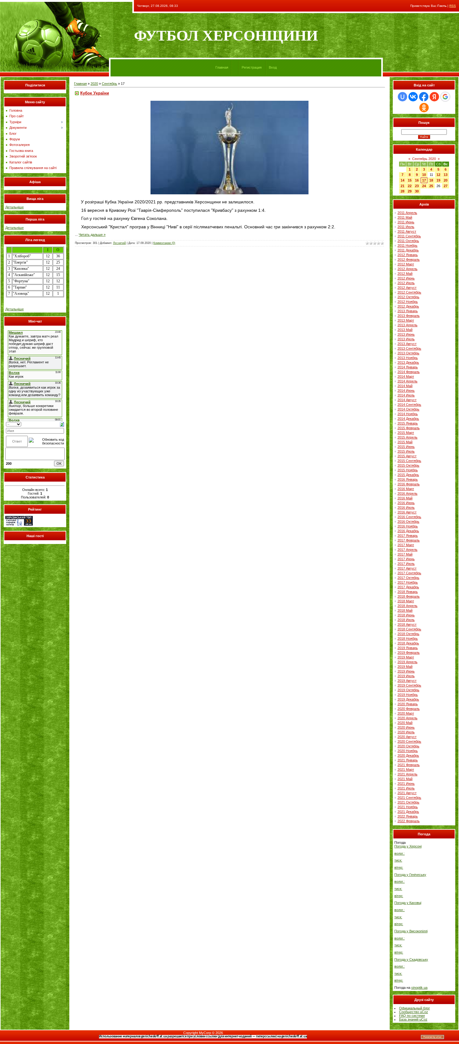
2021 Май (404, 779)
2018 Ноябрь (407, 638)
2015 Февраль (408, 428)
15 (410, 180)
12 (438, 175)
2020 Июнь (406, 727)
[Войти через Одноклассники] (424, 107)
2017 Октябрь (408, 578)
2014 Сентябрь (409, 404)
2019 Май (404, 666)
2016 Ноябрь (407, 526)
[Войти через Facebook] (423, 96)
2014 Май (404, 386)
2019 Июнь (406, 671)
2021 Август (407, 793)
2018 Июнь (406, 615)
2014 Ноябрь (407, 414)
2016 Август (407, 512)
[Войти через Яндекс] (434, 96)
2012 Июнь (406, 278)
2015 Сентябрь (409, 461)
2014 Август (407, 400)
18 (431, 180)
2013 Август (407, 344)
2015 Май (404, 442)
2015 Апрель (407, 437)
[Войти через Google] (445, 97)
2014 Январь (407, 367)
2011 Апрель (407, 213)
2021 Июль (406, 788)
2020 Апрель (407, 718)
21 (402, 186)
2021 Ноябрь (407, 807)
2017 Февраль (408, 540)
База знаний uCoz (413, 1019)
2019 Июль (406, 676)
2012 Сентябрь (409, 292)
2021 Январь (407, 760)
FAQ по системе (412, 1015)
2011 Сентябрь (409, 236)
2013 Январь (407, 311)
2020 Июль (406, 732)
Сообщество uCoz (413, 1012)
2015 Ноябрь (407, 470)
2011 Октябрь (408, 241)
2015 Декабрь (408, 475)
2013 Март (405, 320)
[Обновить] (62, 424)
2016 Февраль (408, 484)
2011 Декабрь (408, 250)
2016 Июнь (406, 503)
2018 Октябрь (408, 634)
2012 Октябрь (408, 297)
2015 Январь (407, 423)
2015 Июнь (406, 447)
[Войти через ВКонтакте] (413, 96)
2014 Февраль (408, 372)
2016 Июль (406, 507)
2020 (94, 83)
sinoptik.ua (419, 987)
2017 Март (405, 545)
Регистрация (252, 67)
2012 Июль (406, 283)
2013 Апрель (407, 325)
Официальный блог (414, 1008)
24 (424, 186)
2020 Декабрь (408, 755)
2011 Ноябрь (407, 245)
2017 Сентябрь (409, 573)
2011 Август (406, 231)
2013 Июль (406, 339)
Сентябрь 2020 (424, 159)
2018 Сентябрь (409, 629)
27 (445, 186)
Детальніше (14, 207)
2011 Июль (405, 227)
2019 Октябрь (408, 690)
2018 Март (405, 601)
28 (402, 191)
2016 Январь (407, 479)
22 (410, 186)
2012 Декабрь (408, 306)
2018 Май (404, 610)
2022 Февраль (408, 821)
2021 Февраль (408, 765)
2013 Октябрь (408, 353)
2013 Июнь (406, 334)
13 (445, 175)
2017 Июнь (406, 559)
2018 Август (407, 624)
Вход (273, 67)
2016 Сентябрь (409, 517)
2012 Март (405, 264)
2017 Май (404, 554)
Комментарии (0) (164, 243)
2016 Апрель (407, 493)
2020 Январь (407, 704)
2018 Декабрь (408, 643)
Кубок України (94, 93)
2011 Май (404, 217)
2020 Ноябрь (407, 751)
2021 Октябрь (408, 802)
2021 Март (405, 769)
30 (417, 191)
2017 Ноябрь (407, 582)
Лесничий (119, 243)
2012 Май (404, 273)
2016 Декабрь (408, 531)
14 (402, 180)
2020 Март (405, 713)
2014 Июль (406, 395)
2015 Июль (406, 451)
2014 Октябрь (408, 409)
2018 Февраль (408, 596)
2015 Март (405, 433)
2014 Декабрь (408, 418)
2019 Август (407, 680)
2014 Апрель (407, 381)
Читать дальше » (92, 234)
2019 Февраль (408, 652)
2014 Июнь (406, 390)
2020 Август (407, 737)
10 (424, 175)
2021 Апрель (407, 774)
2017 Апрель (407, 549)
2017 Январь (407, 535)
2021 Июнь (406, 783)
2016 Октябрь (408, 521)
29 (410, 191)
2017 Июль (406, 564)
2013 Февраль (408, 316)
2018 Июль (406, 620)
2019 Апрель (407, 662)
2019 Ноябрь (407, 695)
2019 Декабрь (408, 699)
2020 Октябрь (408, 746)
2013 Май (404, 330)
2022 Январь (407, 816)
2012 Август (407, 287)
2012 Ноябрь (407, 301)
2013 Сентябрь (409, 348)
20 (445, 180)
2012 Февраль (408, 259)
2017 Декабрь (408, 587)
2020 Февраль (408, 709)
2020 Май (404, 723)
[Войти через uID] (402, 96)
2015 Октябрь (408, 465)
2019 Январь (407, 648)
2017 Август (407, 568)
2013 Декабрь (408, 362)
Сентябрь (109, 83)
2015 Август (407, 456)
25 (431, 186)
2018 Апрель (407, 606)
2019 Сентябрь (409, 685)
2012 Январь (407, 255)
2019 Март (405, 657)
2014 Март (405, 376)
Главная (221, 67)
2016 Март (405, 489)
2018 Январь (407, 592)
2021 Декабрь (408, 811)
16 (417, 180)
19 (438, 180)
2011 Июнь (405, 222)
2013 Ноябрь (407, 358)
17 (424, 180)
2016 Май (404, 498)
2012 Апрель (407, 269)
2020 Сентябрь (409, 741)
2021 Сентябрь (409, 797)
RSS (452, 5)
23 (417, 186)
